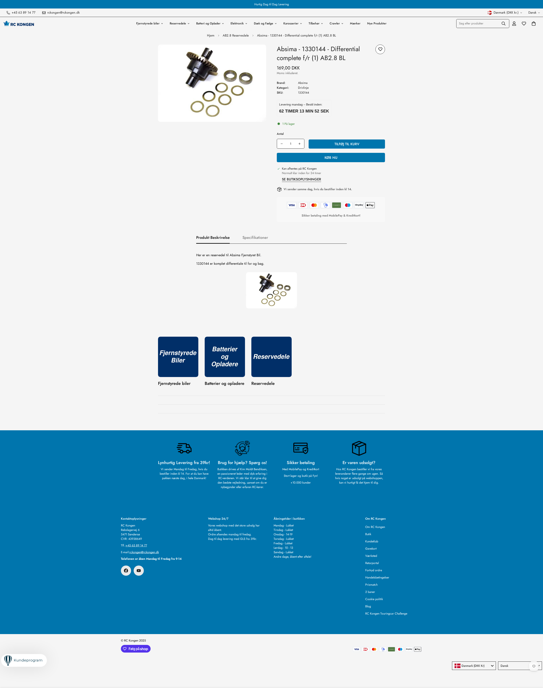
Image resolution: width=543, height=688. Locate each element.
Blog (368, 606)
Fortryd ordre (373, 570)
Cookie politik (374, 599)
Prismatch (371, 584)
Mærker (355, 23)
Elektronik (237, 23)
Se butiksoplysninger (301, 179)
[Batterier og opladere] (225, 357)
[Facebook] (126, 571)
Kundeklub (371, 541)
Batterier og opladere (224, 383)
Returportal (372, 563)
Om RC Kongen (375, 527)
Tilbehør (314, 23)
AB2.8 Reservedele (236, 35)
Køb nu (331, 157)
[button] (534, 23)
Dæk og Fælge (263, 23)
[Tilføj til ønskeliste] (380, 49)
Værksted (371, 556)
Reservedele (178, 23)
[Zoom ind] (257, 53)
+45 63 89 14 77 (136, 545)
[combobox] (474, 665)
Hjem (210, 35)
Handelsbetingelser (377, 577)
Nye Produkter (376, 23)
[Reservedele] (271, 357)
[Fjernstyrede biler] (178, 357)
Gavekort (370, 548)
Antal (280, 134)
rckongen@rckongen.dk (144, 552)
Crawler (335, 23)
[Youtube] (139, 571)
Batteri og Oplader (208, 23)
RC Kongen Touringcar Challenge (386, 613)
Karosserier (290, 23)
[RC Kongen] (18, 23)
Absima (303, 83)
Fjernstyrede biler (148, 23)
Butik (368, 534)
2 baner (370, 592)
